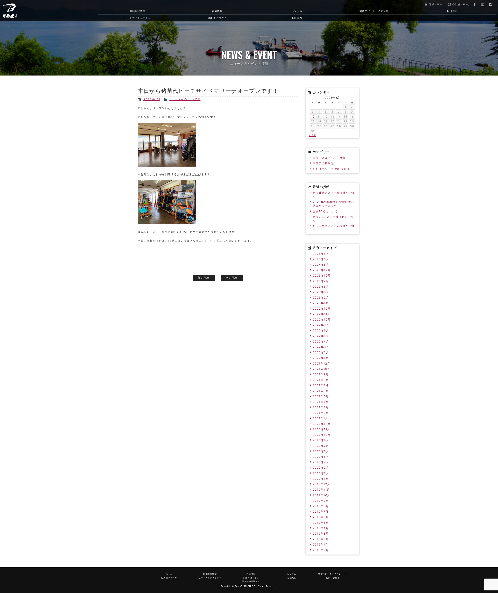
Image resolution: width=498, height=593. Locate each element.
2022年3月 (321, 347)
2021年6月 (321, 391)
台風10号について (325, 211)
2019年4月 (321, 528)
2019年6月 (321, 517)
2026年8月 (321, 253)
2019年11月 (321, 489)
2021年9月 (321, 374)
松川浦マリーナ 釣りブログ (331, 168)
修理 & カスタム (217, 18)
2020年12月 (322, 423)
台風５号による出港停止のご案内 (333, 227)
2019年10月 (321, 495)
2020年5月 (321, 456)
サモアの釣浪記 (323, 163)
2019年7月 (321, 511)
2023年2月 (321, 297)
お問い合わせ (482, 4)
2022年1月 (321, 357)
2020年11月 (321, 429)
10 (313, 116)
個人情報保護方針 (251, 581)
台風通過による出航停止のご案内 (333, 194)
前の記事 (204, 277)
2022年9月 (321, 325)
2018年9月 (321, 550)
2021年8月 (321, 379)
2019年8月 (321, 506)
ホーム (169, 574)
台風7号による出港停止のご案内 (333, 218)
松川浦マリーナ (456, 11)
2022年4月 (321, 341)
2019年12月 (321, 484)
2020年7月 (321, 445)
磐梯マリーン (39, 10)
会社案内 (297, 18)
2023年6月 (321, 286)
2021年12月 (321, 363)
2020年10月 (322, 434)
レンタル (297, 11)
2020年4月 (321, 462)
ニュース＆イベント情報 (185, 99)
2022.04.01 (151, 99)
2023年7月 (321, 281)
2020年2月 (321, 473)
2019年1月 (320, 544)
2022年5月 (321, 336)
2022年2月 (321, 352)
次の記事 (232, 277)
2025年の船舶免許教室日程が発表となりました (333, 203)
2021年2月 (321, 412)
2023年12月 (322, 270)
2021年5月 (321, 396)
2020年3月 (321, 467)
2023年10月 (322, 275)
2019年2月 (321, 539)
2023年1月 (321, 303)
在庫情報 (217, 11)
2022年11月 (321, 314)
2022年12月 (322, 308)
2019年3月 (321, 533)
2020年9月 (321, 440)
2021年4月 (321, 401)
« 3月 (312, 135)
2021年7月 (321, 385)
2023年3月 (321, 292)
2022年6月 (321, 330)
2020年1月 (321, 478)
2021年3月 (321, 407)
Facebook (475, 4)
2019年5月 (321, 522)
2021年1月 (320, 418)
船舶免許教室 (137, 11)
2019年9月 (321, 500)
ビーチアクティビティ (137, 18)
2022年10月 (322, 319)
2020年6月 (321, 451)
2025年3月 (321, 259)
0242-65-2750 (490, 4)
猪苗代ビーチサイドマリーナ (376, 11)
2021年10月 (321, 369)
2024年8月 (321, 264)
